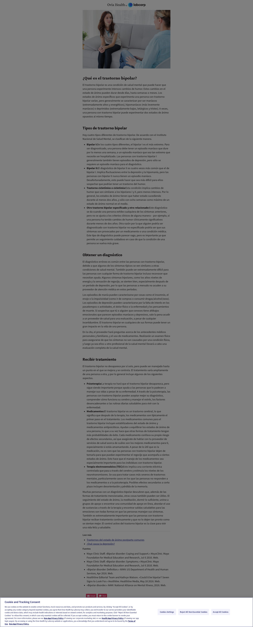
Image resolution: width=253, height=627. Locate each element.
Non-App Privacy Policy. (19, 624)
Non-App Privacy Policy (54, 618)
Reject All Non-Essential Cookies (193, 612)
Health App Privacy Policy (113, 618)
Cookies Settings (167, 612)
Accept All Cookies (220, 612)
